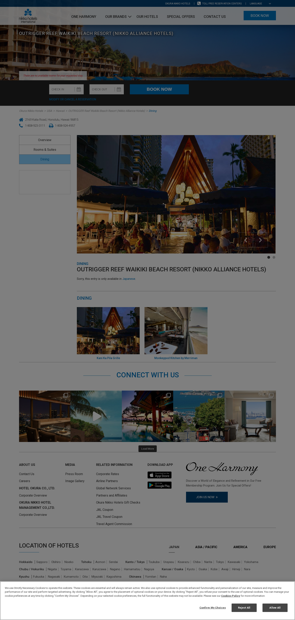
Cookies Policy (230, 595)
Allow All (275, 607)
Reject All (244, 607)
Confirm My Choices (212, 607)
